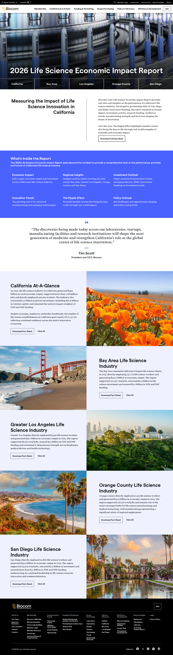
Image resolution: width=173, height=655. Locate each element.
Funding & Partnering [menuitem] (84, 9)
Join (167, 9)
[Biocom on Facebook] (138, 649)
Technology (90, 632)
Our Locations (17, 626)
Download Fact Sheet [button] (22, 331)
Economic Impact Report (139, 628)
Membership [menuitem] (40, 9)
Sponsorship (51, 632)
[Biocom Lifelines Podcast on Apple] (159, 649)
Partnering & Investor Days (72, 624)
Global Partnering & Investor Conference (70, 620)
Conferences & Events (52, 616)
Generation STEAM (121, 624)
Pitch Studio (67, 629)
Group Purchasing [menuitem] (105, 9)
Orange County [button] (121, 84)
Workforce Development (122, 616)
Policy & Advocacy (105, 616)
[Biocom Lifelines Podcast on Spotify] (153, 649)
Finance (89, 629)
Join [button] (157, 606)
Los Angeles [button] (86, 84)
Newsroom (138, 619)
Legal (152, 615)
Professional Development (122, 631)
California (105, 624)
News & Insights (139, 615)
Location (23, 2)
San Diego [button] (156, 84)
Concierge (31, 633)
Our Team (15, 619)
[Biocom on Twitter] (143, 649)
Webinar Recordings (51, 626)
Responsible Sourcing (90, 638)
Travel (88, 635)
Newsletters (138, 622)
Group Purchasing (90, 616)
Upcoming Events (51, 621)
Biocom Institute (123, 621)
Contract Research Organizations (34, 637)
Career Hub (134, 3)
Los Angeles (106, 629)
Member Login (122, 3)
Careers (15, 629)
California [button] (17, 84)
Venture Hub (145, 3)
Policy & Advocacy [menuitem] (126, 9)
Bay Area (105, 626)
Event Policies (52, 630)
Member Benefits (33, 622)
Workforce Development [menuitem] (149, 9)
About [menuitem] (169, 3)
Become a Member (34, 619)
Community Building (34, 625)
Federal (104, 621)
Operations (90, 624)
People (89, 626)
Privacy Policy (155, 619)
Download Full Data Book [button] (111, 139)
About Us (15, 615)
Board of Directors (15, 623)
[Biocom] (10, 9)
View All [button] (41, 331)
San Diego (105, 632)
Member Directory (34, 630)
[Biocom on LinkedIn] (148, 649)
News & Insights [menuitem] (158, 3)
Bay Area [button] (52, 84)
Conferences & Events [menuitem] (60, 9)
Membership (31, 615)
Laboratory (90, 621)
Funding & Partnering (70, 615)
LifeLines (137, 625)
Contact (15, 632)
